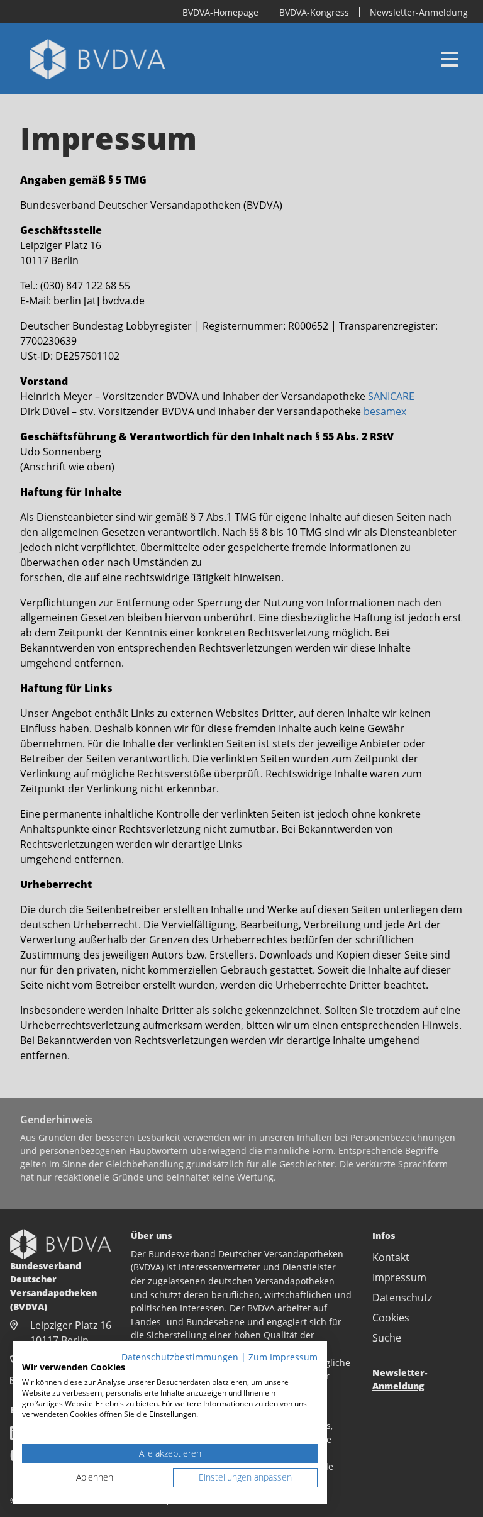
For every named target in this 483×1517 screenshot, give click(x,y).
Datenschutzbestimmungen (179, 1357)
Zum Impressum (283, 1357)
